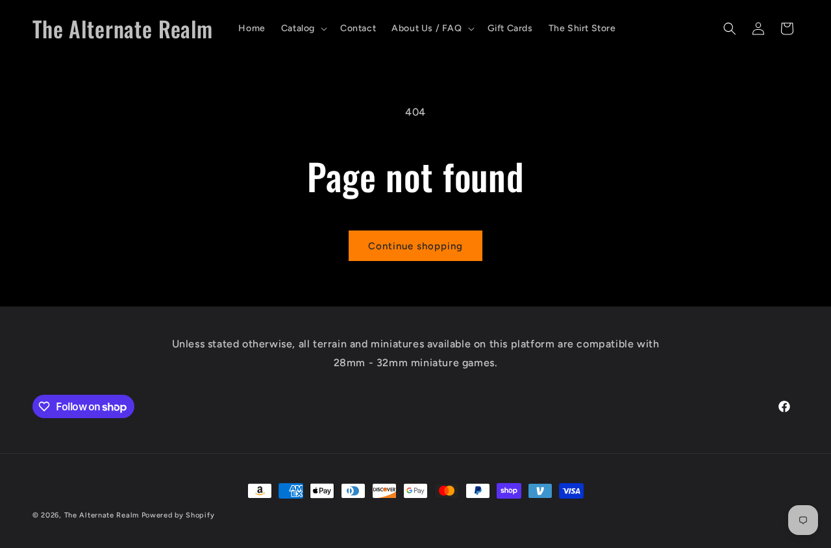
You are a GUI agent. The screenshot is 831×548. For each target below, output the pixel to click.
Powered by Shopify (178, 515)
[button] (302, 28)
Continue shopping (415, 246)
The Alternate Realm (101, 515)
